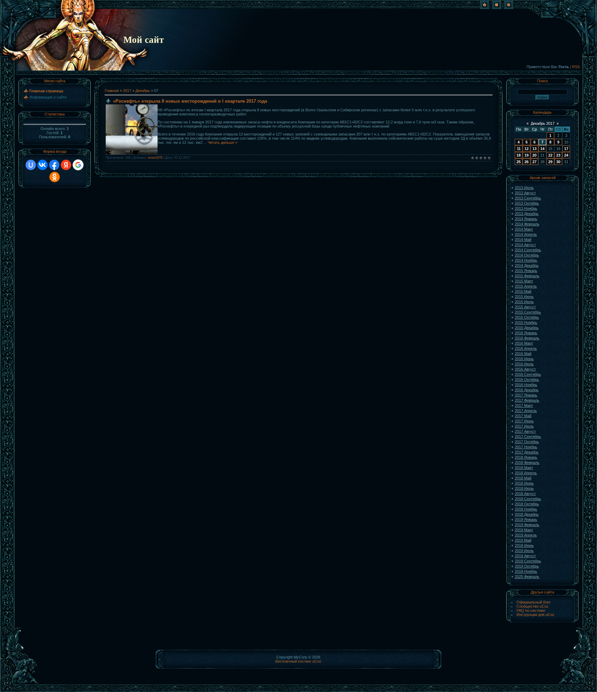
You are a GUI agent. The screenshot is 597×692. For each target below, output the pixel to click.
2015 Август (525, 307)
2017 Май (523, 416)
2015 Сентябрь (528, 312)
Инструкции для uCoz (536, 614)
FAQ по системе (531, 610)
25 (519, 162)
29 (550, 162)
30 (558, 162)
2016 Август (525, 369)
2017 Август (525, 431)
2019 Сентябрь (528, 561)
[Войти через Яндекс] (66, 165)
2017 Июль (524, 426)
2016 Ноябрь (526, 385)
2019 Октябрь (527, 566)
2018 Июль (524, 488)
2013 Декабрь (527, 214)
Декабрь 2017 (543, 123)
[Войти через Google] (78, 164)
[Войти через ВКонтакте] (42, 165)
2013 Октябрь (527, 203)
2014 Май (523, 239)
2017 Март (524, 405)
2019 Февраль (527, 525)
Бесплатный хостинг (293, 661)
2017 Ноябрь (526, 447)
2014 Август (525, 245)
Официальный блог (534, 602)
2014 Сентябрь (528, 250)
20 (534, 155)
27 (534, 162)
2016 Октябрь (527, 379)
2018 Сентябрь (528, 499)
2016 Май (523, 354)
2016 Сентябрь (528, 374)
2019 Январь (526, 519)
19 (526, 155)
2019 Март (524, 530)
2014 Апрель (526, 234)
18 (519, 155)
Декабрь (142, 90)
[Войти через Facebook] (54, 165)
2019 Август (525, 556)
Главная (112, 90)
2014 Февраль (527, 224)
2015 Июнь (524, 296)
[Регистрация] (496, 8)
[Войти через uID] (31, 165)
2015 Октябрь (527, 317)
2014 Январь (526, 219)
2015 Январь (526, 271)
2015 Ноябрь (526, 322)
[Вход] (508, 8)
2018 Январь (526, 457)
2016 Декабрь (527, 390)
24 (566, 155)
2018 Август (525, 494)
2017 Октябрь (527, 442)
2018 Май (523, 478)
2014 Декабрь (527, 265)
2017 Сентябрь (528, 436)
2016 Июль (524, 364)
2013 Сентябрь (528, 198)
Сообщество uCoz (533, 606)
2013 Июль (524, 188)
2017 (127, 90)
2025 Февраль (527, 576)
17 (566, 149)
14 (542, 149)
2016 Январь (526, 333)
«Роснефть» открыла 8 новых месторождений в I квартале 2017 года (190, 101)
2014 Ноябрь (526, 260)
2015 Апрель (526, 286)
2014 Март (524, 229)
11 (519, 149)
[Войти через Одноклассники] (54, 177)
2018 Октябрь (527, 504)
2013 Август (525, 193)
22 (550, 155)
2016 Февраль (527, 338)
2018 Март (524, 468)
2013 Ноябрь (526, 208)
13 (534, 149)
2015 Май (523, 291)
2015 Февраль (527, 276)
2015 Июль (524, 302)
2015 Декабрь (527, 328)
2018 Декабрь (527, 514)
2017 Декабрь (527, 452)
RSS (576, 67)
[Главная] (484, 8)
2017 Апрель (526, 411)
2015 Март (524, 281)
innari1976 (155, 157)
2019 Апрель (526, 535)
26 (526, 162)
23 (558, 155)
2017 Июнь (524, 421)
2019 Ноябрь (526, 571)
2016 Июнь (524, 359)
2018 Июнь (524, 483)
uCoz (316, 661)
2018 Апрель (526, 473)
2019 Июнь (524, 545)
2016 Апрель (526, 348)
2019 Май (523, 540)
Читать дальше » (222, 142)
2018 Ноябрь (526, 509)
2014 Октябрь (527, 255)
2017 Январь (526, 395)
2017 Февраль (527, 400)
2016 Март (524, 343)
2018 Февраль (527, 462)
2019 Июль (524, 551)
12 (526, 149)
